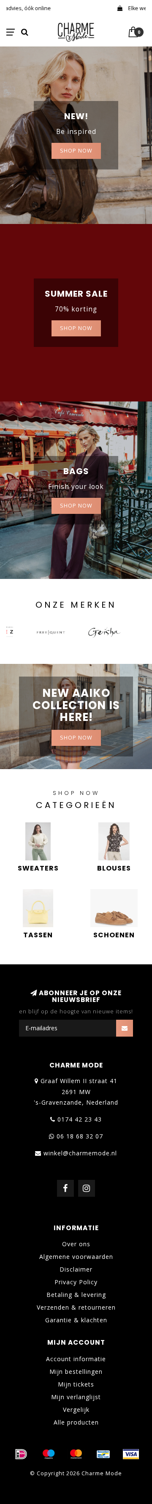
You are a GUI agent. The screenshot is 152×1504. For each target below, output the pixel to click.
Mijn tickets (76, 1384)
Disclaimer (76, 1269)
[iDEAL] (21, 1454)
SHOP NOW (76, 150)
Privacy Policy (76, 1282)
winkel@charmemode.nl (80, 1153)
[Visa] (130, 1454)
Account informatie (76, 1359)
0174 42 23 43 (79, 1119)
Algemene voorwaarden (76, 1257)
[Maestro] (48, 1454)
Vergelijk (76, 1410)
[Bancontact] (103, 1454)
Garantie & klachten (76, 1320)
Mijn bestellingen (76, 1372)
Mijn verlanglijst (76, 1397)
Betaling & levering (76, 1295)
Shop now (76, 328)
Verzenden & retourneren (76, 1307)
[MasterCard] (76, 1454)
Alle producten (76, 1422)
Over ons (76, 1244)
